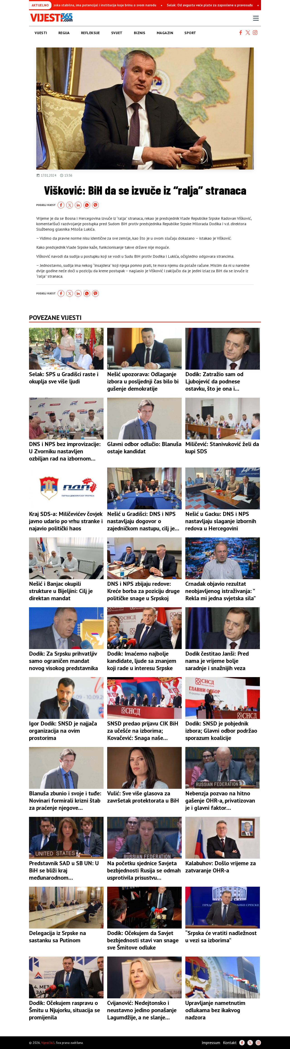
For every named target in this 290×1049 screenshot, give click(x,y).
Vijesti (41, 33)
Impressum (211, 1042)
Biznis (139, 33)
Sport (190, 33)
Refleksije (90, 33)
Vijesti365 (48, 1043)
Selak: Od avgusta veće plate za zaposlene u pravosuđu (166, 5)
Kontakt (230, 1042)
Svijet (117, 33)
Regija (64, 33)
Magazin (165, 33)
